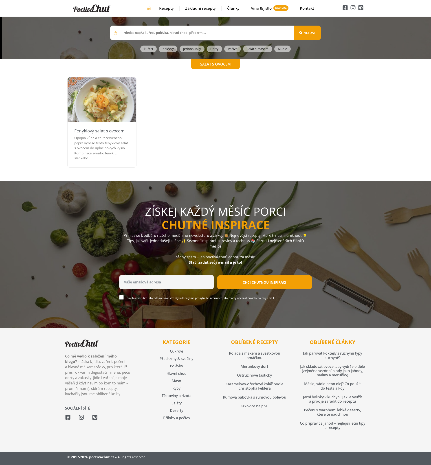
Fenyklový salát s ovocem (99, 131)
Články (233, 8)
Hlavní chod (177, 373)
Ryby (176, 388)
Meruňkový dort (254, 366)
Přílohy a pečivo (176, 418)
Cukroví (176, 351)
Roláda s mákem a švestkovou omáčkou (254, 355)
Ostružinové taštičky (254, 375)
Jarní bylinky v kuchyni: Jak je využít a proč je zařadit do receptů (332, 399)
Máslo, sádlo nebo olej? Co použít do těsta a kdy (332, 385)
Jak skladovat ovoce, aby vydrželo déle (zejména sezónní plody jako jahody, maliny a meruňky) (332, 370)
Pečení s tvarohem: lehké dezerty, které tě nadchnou (332, 412)
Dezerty (176, 410)
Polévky (176, 366)
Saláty (177, 403)
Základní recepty (200, 8)
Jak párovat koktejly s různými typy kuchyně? (332, 355)
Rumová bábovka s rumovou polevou (254, 397)
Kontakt (307, 8)
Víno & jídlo (261, 8)
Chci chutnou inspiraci (264, 282)
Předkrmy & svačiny (176, 358)
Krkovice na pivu (254, 406)
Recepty (166, 8)
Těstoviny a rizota (176, 395)
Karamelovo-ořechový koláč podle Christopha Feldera (254, 386)
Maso (176, 381)
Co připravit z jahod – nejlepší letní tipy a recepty (332, 425)
